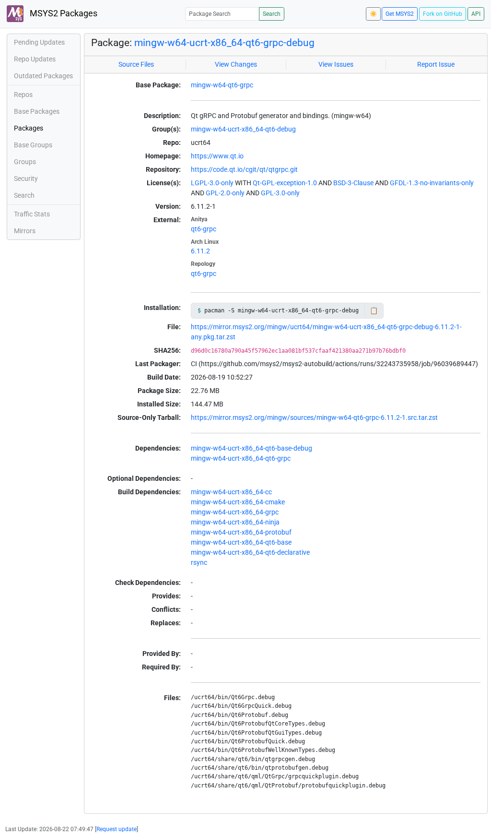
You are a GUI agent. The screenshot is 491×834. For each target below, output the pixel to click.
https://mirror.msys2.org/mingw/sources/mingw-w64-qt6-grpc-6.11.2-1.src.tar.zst (314, 417)
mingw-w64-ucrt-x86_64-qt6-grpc (241, 458)
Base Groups (33, 145)
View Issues (335, 64)
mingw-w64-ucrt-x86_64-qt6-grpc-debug (224, 42)
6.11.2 (200, 251)
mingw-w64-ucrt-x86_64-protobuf (241, 532)
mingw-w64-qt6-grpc (222, 85)
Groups (25, 162)
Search (272, 14)
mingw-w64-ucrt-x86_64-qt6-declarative (250, 552)
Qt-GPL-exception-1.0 (285, 183)
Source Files (136, 64)
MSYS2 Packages (62, 13)
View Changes (236, 64)
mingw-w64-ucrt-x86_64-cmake (238, 502)
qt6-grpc (203, 229)
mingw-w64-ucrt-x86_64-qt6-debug (243, 129)
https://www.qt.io (217, 156)
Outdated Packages (43, 76)
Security (26, 178)
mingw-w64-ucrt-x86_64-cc (231, 492)
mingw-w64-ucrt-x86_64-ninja (235, 522)
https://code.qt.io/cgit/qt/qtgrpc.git (244, 169)
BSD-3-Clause (353, 183)
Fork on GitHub (442, 14)
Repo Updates (35, 59)
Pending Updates (39, 42)
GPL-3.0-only (280, 193)
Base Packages (36, 111)
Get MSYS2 (400, 14)
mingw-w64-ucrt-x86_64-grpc (235, 512)
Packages (28, 128)
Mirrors (24, 231)
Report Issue (436, 64)
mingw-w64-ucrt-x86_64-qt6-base (241, 542)
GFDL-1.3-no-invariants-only (432, 183)
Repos (23, 94)
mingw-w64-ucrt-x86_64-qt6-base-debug (251, 448)
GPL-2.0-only (225, 193)
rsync (199, 562)
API (475, 14)
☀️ (373, 14)
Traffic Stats (32, 214)
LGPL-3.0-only (212, 183)
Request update (116, 829)
